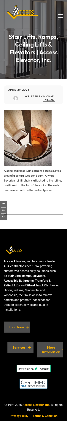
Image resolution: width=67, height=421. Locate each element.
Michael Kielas (49, 98)
